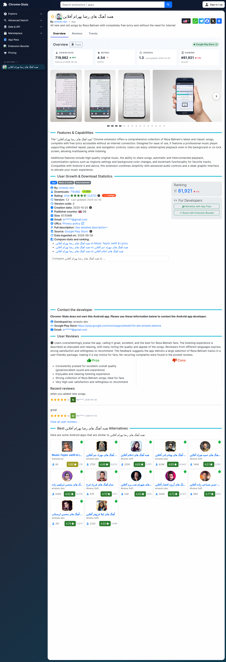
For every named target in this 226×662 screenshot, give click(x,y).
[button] (214, 4)
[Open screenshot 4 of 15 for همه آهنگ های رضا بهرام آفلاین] (187, 96)
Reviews (77, 33)
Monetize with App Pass (198, 206)
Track (77, 44)
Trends (93, 33)
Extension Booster (18, 46)
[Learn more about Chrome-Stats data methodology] (90, 231)
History (13, 62)
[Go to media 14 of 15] (160, 126)
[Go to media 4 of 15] (120, 126)
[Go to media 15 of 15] (164, 126)
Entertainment (83, 182)
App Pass (13, 39)
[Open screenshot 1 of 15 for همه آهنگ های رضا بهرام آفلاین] (66, 96)
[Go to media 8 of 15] (136, 126)
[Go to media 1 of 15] (108, 126)
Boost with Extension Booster (198, 212)
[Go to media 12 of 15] (152, 126)
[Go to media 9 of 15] (140, 126)
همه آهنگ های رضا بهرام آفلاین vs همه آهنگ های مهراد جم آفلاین (92, 247)
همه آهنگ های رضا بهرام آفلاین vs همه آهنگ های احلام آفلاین (89, 251)
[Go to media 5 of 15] (124, 126)
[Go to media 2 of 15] (112, 126)
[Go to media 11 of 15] (148, 126)
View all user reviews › (64, 421)
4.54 (80, 195)
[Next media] (216, 96)
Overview (59, 33)
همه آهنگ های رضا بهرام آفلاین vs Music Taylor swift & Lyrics (92, 243)
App (73, 21)
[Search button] (168, 4)
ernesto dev (60, 21)
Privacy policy (72, 223)
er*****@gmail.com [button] (75, 219)
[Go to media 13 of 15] (156, 126)
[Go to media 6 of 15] (128, 126)
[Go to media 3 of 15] (116, 126)
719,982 (75, 191)
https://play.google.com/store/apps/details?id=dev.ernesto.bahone (119, 325)
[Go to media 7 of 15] (132, 126)
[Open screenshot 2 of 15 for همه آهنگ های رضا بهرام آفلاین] (100, 96)
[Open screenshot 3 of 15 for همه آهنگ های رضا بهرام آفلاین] (134, 96)
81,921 (188, 191)
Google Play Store (205, 44)
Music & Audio (66, 182)
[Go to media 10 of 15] (144, 126)
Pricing (12, 52)
